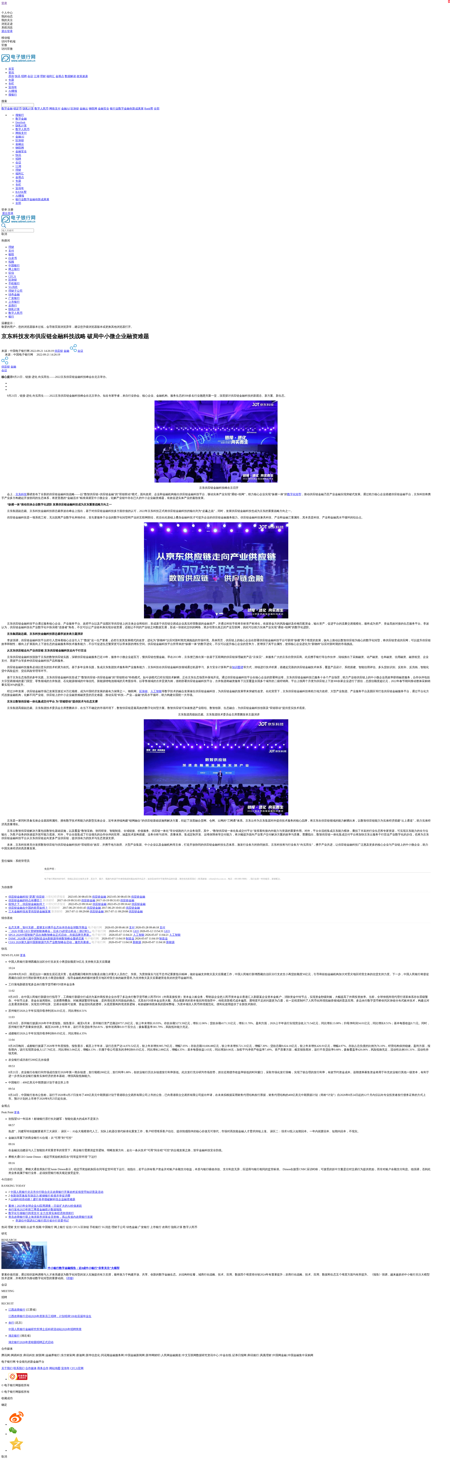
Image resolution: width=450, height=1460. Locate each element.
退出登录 (7, 31)
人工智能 (156, 691)
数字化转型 (294, 494)
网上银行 (14, 269)
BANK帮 (21, 191)
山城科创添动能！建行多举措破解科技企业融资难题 (43, 1199)
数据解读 (70, 76)
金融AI (65, 108)
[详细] (69, 1278)
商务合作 (43, 1368)
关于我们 (7, 1368)
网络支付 (54, 108)
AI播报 (12, 90)
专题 (11, 79)
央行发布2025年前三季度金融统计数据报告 (35, 1209)
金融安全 (103, 108)
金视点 (60, 76)
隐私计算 (28, 108)
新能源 (137, 942)
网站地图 (54, 1368)
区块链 (74, 108)
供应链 (58, 350)
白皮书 (12, 258)
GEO (136, 931)
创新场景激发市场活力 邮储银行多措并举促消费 (40, 1195)
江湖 (36, 76)
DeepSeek (20, 122)
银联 (11, 254)
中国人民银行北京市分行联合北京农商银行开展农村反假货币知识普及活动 (57, 1191)
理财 (43, 76)
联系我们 (19, 1368)
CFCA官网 (76, 1368)
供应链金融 (99, 896)
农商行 (12, 305)
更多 (23, 955)
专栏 (11, 83)
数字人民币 (41, 108)
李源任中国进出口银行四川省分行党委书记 (42, 1220)
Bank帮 (148, 108)
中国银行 (14, 265)
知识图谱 (237, 667)
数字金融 (7, 108)
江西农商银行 (16, 1309)
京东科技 (21, 494)
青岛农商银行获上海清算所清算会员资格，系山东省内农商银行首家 (50, 1216)
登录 (4, 3)
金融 (66, 350)
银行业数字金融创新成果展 (127, 108)
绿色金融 (14, 294)
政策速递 (82, 76)
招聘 (24, 76)
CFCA (12, 276)
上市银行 (14, 301)
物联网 (93, 108)
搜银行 (12, 94)
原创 (11, 76)
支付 (11, 250)
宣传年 (12, 87)
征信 (11, 272)
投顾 (11, 261)
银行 (11, 316)
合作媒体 (31, 1368)
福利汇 (50, 76)
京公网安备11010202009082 (76, 1385)
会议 (30, 76)
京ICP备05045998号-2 (43, 1385)
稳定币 (17, 108)
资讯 (11, 72)
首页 (11, 68)
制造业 (130, 938)
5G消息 (13, 287)
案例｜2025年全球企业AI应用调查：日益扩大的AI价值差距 (45, 1205)
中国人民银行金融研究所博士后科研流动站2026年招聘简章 (45, 1329)
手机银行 (14, 283)
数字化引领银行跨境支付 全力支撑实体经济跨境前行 (41, 1213)
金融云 (84, 108)
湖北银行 (14, 1335)
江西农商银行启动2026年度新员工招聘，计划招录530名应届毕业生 (49, 1316)
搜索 (4, 101)
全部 (156, 108)
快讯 (17, 76)
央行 (11, 1322)
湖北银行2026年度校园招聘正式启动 (30, 1342)
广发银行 (14, 298)
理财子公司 (15, 290)
